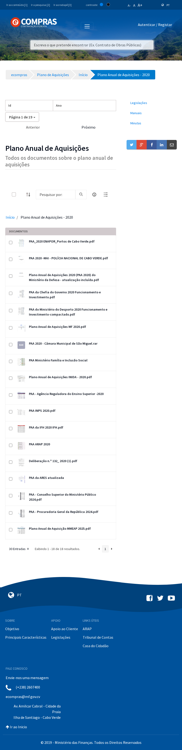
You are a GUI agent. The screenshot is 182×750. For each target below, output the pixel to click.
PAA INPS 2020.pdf (42, 410)
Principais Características (25, 637)
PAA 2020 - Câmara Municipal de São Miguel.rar (63, 343)
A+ (140, 5)
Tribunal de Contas (98, 637)
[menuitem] (152, 103)
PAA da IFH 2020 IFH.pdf (46, 427)
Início (10, 217)
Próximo (89, 127)
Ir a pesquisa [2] (40, 5)
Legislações (60, 637)
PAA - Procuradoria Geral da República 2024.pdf (63, 512)
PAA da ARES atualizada (46, 478)
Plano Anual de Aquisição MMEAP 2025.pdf (60, 528)
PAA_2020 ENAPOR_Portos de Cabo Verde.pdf (62, 241)
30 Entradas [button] (17, 549)
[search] (81, 194)
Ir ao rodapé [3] (63, 5)
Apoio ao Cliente (64, 628)
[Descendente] (29, 194)
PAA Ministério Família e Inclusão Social (58, 360)
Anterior (33, 127)
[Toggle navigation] (63, 25)
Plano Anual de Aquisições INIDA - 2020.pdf (60, 377)
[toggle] (21, 194)
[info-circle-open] (94, 194)
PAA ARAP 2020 (39, 444)
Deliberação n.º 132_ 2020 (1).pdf (53, 461)
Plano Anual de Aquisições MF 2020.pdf (57, 327)
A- (129, 5)
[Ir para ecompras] (33, 22)
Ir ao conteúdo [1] (16, 5)
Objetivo (12, 628)
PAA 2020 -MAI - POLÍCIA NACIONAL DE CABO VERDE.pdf (68, 258)
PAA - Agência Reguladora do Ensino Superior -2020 (66, 394)
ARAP (87, 628)
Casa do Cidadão (96, 645)
